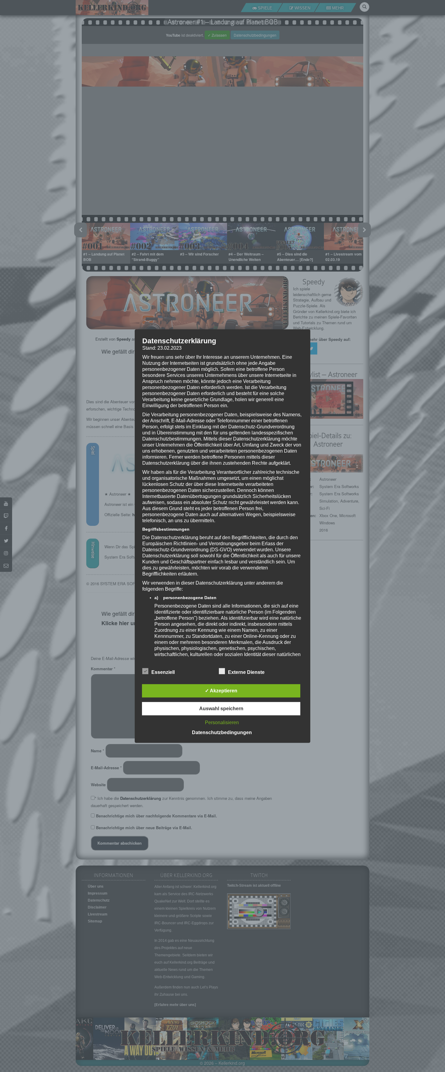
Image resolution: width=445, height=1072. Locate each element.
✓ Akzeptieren (221, 690)
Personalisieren (222, 722)
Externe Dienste (246, 672)
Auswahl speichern (221, 708)
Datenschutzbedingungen (222, 732)
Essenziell (163, 672)
